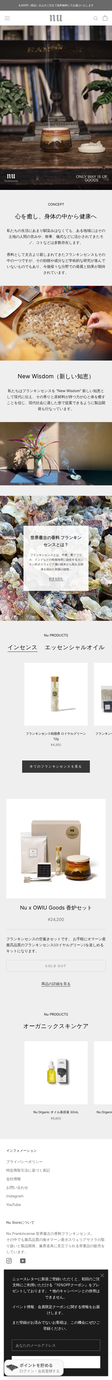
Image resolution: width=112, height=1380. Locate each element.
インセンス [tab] (23, 647)
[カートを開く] (105, 18)
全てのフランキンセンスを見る (56, 766)
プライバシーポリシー (24, 1161)
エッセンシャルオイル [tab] (75, 647)
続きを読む (56, 578)
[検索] (96, 18)
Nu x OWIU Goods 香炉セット (56, 908)
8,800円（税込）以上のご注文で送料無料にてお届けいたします (56, 5)
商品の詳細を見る (56, 983)
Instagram (14, 1196)
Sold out (55, 966)
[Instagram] (9, 1261)
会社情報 (13, 1179)
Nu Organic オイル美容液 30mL (56, 1112)
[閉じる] (102, 1275)
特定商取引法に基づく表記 (28, 1170)
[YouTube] (23, 1261)
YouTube (13, 1204)
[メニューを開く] (7, 18)
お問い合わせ (17, 1187)
